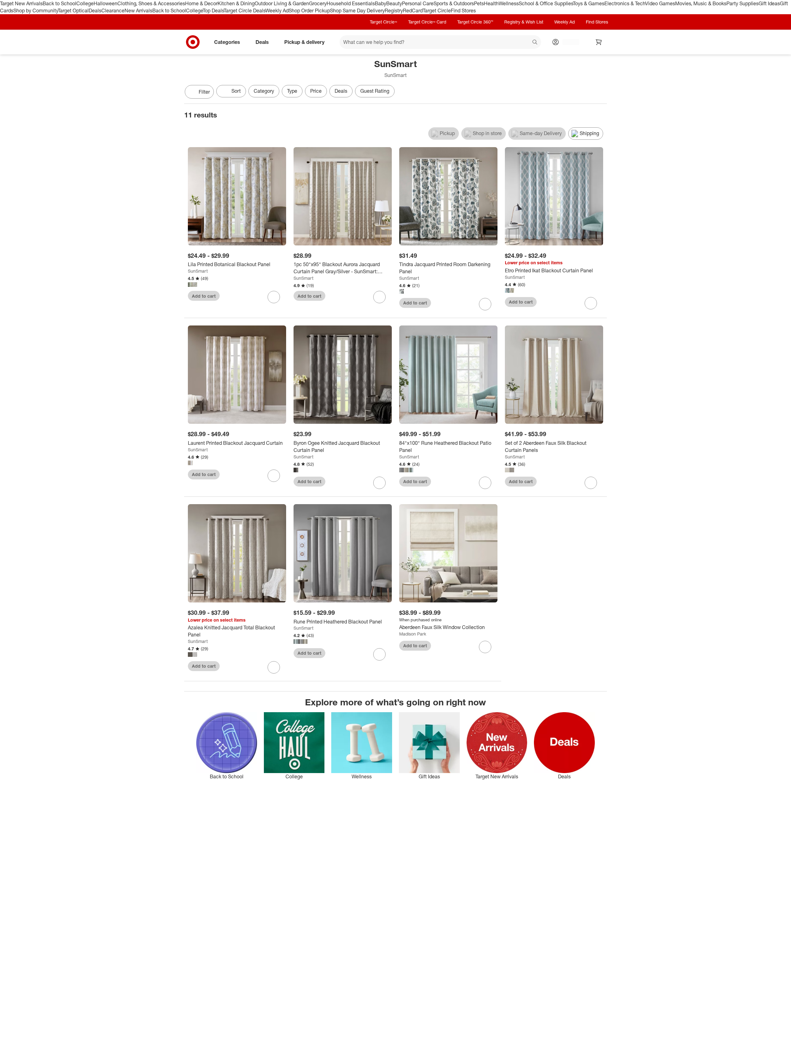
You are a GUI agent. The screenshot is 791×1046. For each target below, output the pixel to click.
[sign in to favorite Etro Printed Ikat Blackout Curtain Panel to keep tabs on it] (591, 303)
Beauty (394, 3)
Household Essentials (351, 3)
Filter (204, 92)
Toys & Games (588, 3)
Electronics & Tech (624, 3)
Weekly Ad (277, 10)
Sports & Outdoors (454, 3)
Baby (380, 3)
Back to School (59, 3)
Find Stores (463, 10)
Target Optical (73, 10)
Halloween (105, 3)
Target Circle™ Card (427, 21)
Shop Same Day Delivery (357, 10)
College (85, 3)
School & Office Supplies (546, 3)
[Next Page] (601, 92)
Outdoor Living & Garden (282, 3)
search (535, 42)
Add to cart (204, 296)
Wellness (509, 3)
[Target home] (192, 42)
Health (491, 3)
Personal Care (418, 3)
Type (292, 91)
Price (316, 91)
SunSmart (198, 271)
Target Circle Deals (244, 10)
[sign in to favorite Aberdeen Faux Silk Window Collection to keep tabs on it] (485, 647)
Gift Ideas (769, 3)
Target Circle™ (383, 21)
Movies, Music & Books (700, 3)
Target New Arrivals (21, 3)
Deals (95, 10)
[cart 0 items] (599, 42)
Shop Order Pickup (309, 10)
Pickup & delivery (304, 42)
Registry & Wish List (523, 21)
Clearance (113, 10)
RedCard (413, 10)
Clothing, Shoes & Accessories (151, 3)
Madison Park (412, 633)
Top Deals (213, 10)
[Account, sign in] (567, 42)
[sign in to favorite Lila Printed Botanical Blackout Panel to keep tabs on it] (274, 297)
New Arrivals (138, 10)
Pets (479, 3)
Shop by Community (35, 10)
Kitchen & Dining (236, 3)
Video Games (660, 3)
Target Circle (437, 10)
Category (264, 91)
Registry (394, 10)
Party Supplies (742, 3)
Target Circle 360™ (475, 21)
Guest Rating (374, 91)
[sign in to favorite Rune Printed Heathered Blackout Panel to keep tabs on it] (379, 654)
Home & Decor (201, 3)
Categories (227, 42)
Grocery (318, 3)
